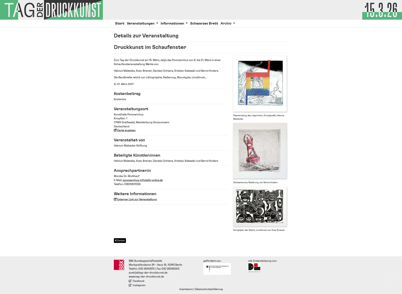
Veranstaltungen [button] (141, 23)
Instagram (139, 285)
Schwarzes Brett (204, 23)
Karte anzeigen (126, 130)
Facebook (138, 281)
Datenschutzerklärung (209, 289)
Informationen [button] (173, 23)
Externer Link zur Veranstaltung (137, 199)
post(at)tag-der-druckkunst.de (148, 273)
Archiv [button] (226, 23)
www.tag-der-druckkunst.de (146, 276)
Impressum (186, 289)
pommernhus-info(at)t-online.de (143, 180)
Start (119, 23)
